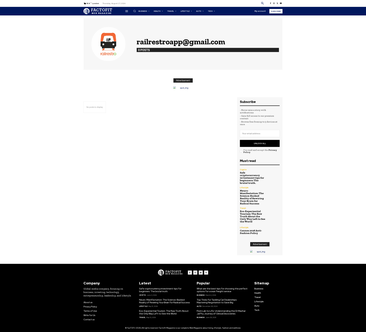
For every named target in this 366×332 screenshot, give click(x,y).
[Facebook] (270, 3)
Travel (243, 208)
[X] (277, 3)
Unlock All (260, 143)
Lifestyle (244, 188)
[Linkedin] (201, 273)
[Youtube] (281, 3)
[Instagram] (274, 3)
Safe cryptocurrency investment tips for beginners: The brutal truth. (252, 178)
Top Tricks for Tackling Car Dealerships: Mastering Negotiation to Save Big (217, 301)
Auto (199, 306)
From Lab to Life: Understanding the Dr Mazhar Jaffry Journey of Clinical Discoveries (221, 312)
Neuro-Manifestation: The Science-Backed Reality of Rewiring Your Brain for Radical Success (252, 197)
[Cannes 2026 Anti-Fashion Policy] (274, 230)
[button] (262, 3)
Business (201, 295)
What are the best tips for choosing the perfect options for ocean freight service (222, 290)
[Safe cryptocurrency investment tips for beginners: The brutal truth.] (274, 175)
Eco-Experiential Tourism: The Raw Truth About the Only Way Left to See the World (252, 216)
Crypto (243, 170)
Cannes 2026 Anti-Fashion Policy (251, 232)
